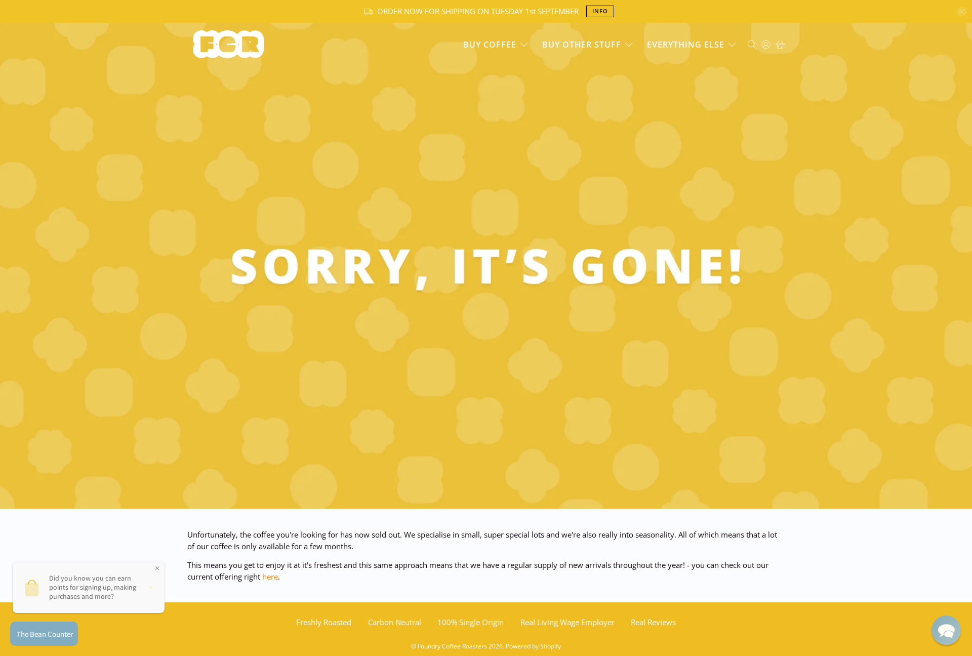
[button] (946, 630)
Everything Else (685, 44)
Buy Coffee (489, 44)
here (270, 576)
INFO (600, 11)
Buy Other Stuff (581, 44)
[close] (962, 12)
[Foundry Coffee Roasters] (228, 44)
